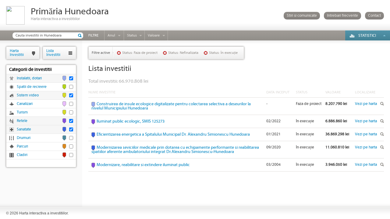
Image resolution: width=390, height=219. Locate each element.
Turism (22, 112)
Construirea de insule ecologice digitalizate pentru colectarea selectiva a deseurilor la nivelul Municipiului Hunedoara (171, 106)
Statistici (367, 35)
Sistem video (28, 95)
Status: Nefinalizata (183, 53)
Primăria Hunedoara (70, 12)
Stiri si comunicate (302, 15)
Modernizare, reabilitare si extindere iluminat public (143, 165)
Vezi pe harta (366, 104)
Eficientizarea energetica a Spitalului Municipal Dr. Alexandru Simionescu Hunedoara (173, 134)
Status (132, 35)
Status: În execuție (223, 53)
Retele (22, 121)
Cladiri (22, 155)
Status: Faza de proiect (140, 53)
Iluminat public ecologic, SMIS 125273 (131, 121)
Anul (111, 35)
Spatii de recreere (32, 87)
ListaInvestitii (53, 53)
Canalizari (25, 104)
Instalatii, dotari (29, 78)
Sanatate (24, 129)
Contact (374, 15)
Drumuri (23, 138)
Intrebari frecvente (342, 15)
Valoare (154, 35)
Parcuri (22, 146)
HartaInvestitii (17, 53)
